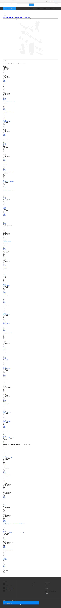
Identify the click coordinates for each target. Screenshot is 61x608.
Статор (4, 145)
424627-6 (4, 207)
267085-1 (4, 180)
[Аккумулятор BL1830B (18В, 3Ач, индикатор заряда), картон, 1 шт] (30, 520)
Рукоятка (4, 568)
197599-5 (4, 522)
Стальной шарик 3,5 (6, 250)
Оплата (46, 593)
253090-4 (4, 313)
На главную (32, 8)
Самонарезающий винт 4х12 (8, 457)
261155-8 (4, 240)
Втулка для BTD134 (6, 199)
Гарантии (46, 588)
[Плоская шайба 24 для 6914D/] (30, 292)
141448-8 (4, 120)
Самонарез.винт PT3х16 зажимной (9, 101)
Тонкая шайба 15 (6, 359)
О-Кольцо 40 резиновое (7, 378)
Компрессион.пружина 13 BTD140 (8, 190)
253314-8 (4, 358)
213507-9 (4, 377)
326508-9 (4, 267)
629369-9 (4, 144)
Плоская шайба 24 (6, 314)
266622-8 (4, 456)
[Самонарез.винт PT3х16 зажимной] (30, 98)
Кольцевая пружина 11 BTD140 (8, 171)
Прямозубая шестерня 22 (7, 332)
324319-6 (4, 558)
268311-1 (4, 349)
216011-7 (4, 322)
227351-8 (4, 367)
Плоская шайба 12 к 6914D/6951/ (8, 181)
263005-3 (4, 402)
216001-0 (4, 249)
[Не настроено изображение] (30, 73)
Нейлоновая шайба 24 (7, 241)
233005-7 (4, 189)
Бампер (4, 208)
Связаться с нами (53, 8)
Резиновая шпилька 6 (6, 403)
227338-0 (4, 331)
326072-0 (4, 198)
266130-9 (4, 100)
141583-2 (4, 411)
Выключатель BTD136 (6, 121)
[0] (56, 5)
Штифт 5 (4, 350)
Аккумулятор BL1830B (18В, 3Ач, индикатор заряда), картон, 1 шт (14, 523)
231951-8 (4, 170)
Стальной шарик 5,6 (6, 323)
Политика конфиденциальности (50, 591)
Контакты (46, 585)
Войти (33, 585)
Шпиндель (5, 268)
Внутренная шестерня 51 (7, 368)
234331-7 (4, 303)
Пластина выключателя (7, 412)
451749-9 (4, 567)
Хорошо (21, 604)
